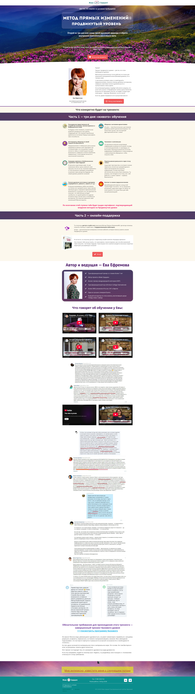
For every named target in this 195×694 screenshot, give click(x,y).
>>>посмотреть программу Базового (97, 630)
